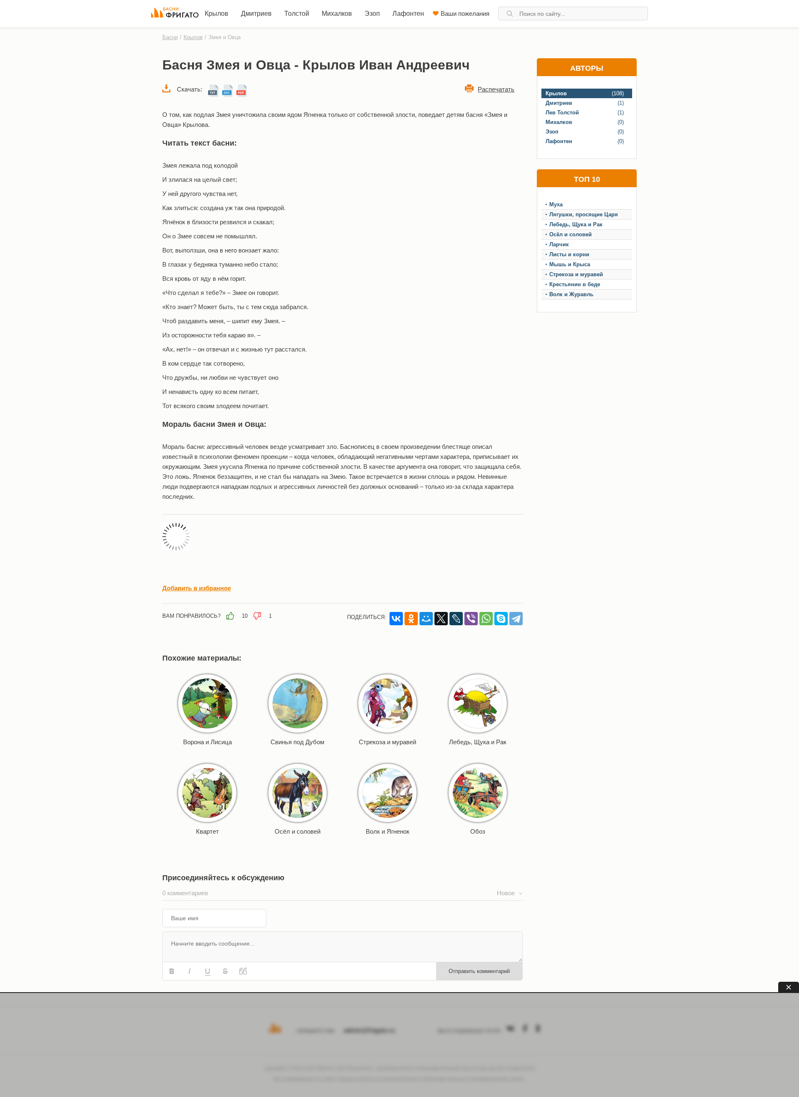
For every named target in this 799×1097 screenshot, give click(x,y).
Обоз (477, 831)
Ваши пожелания (465, 13)
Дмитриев (256, 13)
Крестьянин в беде (574, 284)
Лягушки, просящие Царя (583, 214)
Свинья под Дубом (297, 741)
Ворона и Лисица (207, 741)
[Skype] (501, 618)
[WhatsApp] (486, 618)
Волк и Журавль (571, 294)
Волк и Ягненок (387, 831)
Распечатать (496, 89)
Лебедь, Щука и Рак (477, 741)
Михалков (337, 13)
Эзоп (372, 13)
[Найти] (509, 13)
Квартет (207, 831)
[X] (441, 618)
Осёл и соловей (297, 831)
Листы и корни (569, 254)
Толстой (296, 13)
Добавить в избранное (196, 588)
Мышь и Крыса (569, 264)
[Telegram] (516, 618)
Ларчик (559, 244)
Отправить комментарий (479, 971)
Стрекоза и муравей (387, 741)
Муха (556, 204)
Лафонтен (408, 13)
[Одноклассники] (411, 618)
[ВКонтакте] (396, 618)
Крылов (216, 13)
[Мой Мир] (426, 618)
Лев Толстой (562, 112)
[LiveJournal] (456, 618)
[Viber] (471, 618)
